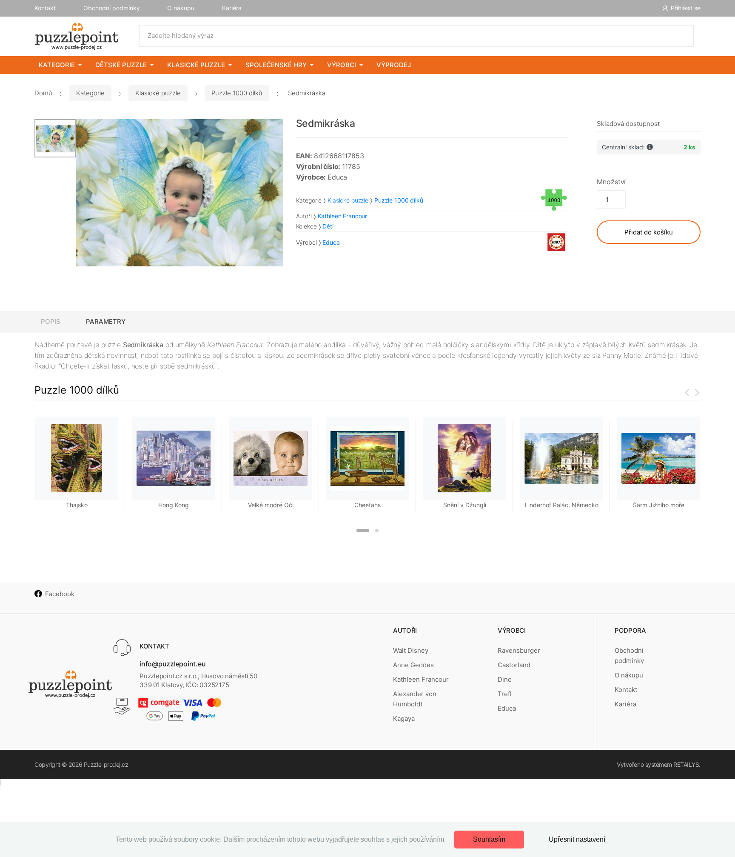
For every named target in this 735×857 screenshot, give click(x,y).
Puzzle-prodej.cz (106, 764)
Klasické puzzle (196, 65)
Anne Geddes (413, 665)
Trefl (505, 694)
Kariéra (232, 7)
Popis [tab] (50, 321)
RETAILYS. (687, 764)
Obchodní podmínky (111, 7)
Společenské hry (276, 65)
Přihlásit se (686, 7)
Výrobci (341, 65)
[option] (179, 192)
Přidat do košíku (648, 232)
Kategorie (57, 65)
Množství (611, 181)
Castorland (514, 665)
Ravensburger (519, 650)
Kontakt (45, 7)
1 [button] (362, 530)
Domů (43, 93)
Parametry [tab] (105, 321)
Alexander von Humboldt (414, 699)
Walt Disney (410, 650)
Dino (505, 679)
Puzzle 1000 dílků (236, 93)
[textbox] (416, 36)
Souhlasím (489, 839)
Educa (507, 708)
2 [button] (377, 530)
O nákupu (180, 7)
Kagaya (404, 718)
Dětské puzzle (121, 65)
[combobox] (416, 36)
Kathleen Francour (421, 679)
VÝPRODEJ (393, 65)
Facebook (59, 594)
